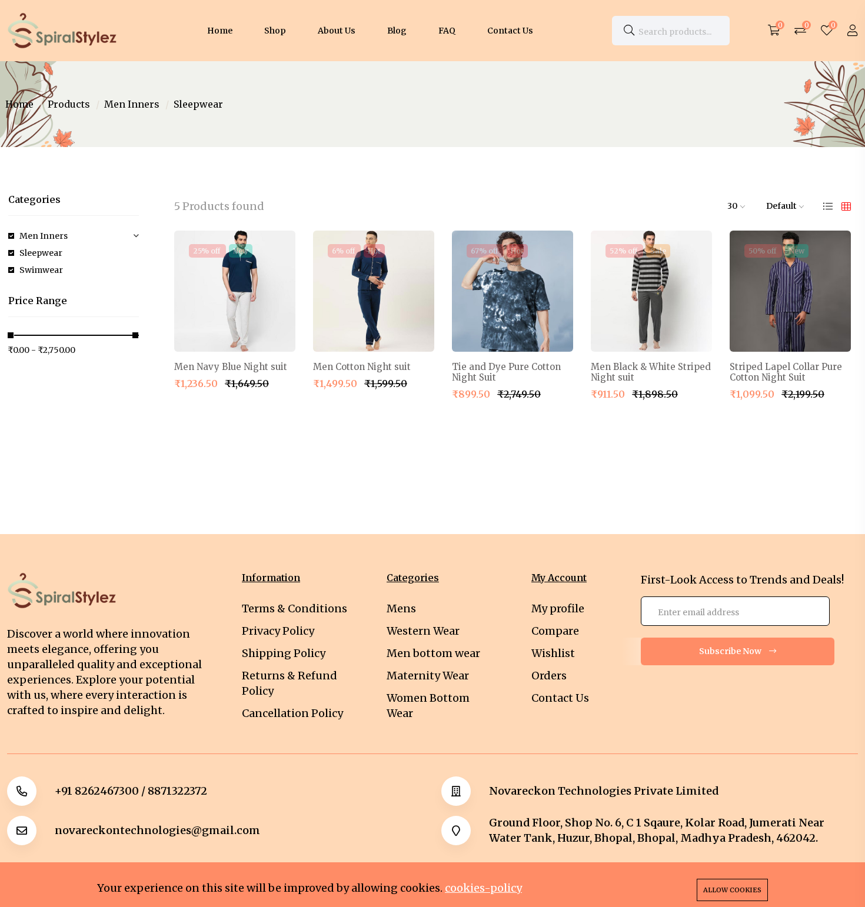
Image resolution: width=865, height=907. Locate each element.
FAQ (446, 30)
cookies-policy (483, 888)
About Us (336, 30)
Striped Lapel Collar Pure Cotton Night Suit (786, 372)
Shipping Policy (283, 653)
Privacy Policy (278, 631)
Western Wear (423, 631)
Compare (555, 631)
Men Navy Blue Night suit (230, 366)
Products (69, 104)
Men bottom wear (433, 653)
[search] (629, 30)
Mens (401, 608)
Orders (549, 675)
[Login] (852, 30)
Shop (275, 30)
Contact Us (510, 30)
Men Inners (131, 104)
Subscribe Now (731, 651)
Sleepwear (40, 253)
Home (219, 30)
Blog (397, 30)
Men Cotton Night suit (362, 366)
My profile (557, 608)
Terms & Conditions (294, 608)
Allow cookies (732, 890)
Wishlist (553, 653)
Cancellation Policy (292, 713)
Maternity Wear (428, 675)
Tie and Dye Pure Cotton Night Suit (506, 372)
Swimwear (41, 270)
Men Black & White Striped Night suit (651, 372)
